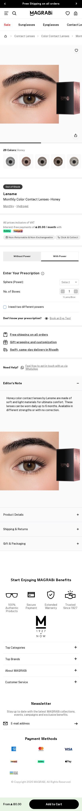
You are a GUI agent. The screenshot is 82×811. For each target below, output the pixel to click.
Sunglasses (26, 24)
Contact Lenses (24, 36)
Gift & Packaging (14, 543)
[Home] (5, 36)
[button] (10, 161)
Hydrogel (22, 206)
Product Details (13, 514)
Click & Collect (69, 237)
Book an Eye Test (60, 318)
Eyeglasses (51, 24)
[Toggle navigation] (6, 13)
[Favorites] (67, 13)
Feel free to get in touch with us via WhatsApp (46, 367)
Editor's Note (12, 383)
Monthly (8, 206)
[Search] (14, 13)
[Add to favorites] (76, 50)
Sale (7, 24)
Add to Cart (54, 804)
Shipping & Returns (15, 529)
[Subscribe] (76, 723)
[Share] (75, 135)
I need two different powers (26, 306)
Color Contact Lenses (55, 36)
